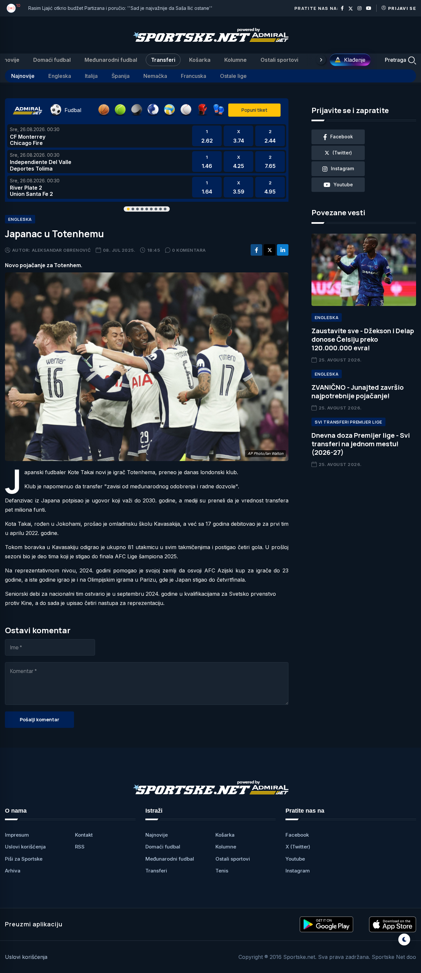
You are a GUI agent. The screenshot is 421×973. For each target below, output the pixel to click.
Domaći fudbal (52, 60)
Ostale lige (233, 76)
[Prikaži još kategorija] (321, 60)
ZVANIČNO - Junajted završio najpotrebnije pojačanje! (357, 391)
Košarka (199, 60)
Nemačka (155, 76)
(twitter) (342, 152)
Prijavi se (402, 8)
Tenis (221, 871)
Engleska (59, 76)
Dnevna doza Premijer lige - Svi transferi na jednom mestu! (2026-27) (360, 444)
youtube (343, 184)
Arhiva (12, 871)
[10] (11, 8)
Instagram (297, 871)
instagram (342, 168)
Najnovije (23, 76)
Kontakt (84, 835)
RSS (80, 847)
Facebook (297, 835)
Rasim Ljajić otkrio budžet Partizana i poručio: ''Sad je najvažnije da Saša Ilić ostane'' (120, 8)
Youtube (295, 859)
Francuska (193, 76)
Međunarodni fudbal (111, 60)
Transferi (163, 60)
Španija (120, 76)
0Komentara (189, 250)
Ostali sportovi (279, 60)
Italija (91, 76)
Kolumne (235, 60)
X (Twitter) (297, 847)
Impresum (17, 835)
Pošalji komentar (39, 719)
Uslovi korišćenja (25, 847)
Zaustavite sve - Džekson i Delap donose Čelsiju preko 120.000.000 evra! (362, 339)
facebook (341, 136)
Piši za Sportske (23, 859)
